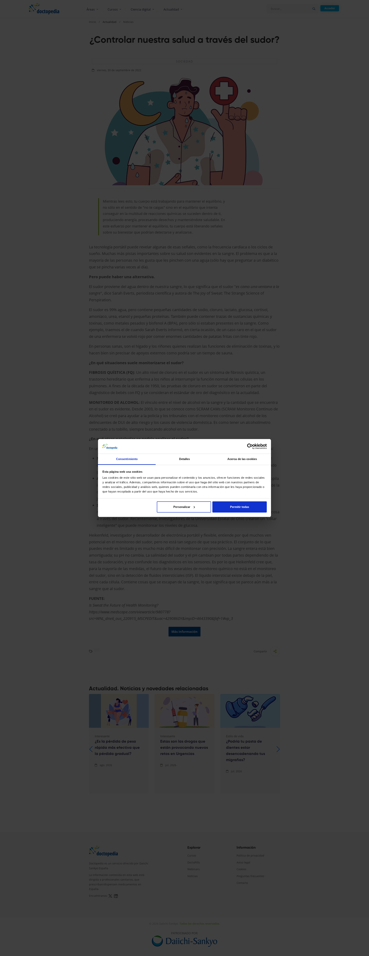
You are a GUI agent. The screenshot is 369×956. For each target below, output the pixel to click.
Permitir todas (239, 506)
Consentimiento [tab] (127, 459)
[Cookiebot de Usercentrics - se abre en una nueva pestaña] (250, 446)
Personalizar (181, 506)
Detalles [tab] (184, 459)
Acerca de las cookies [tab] (242, 459)
